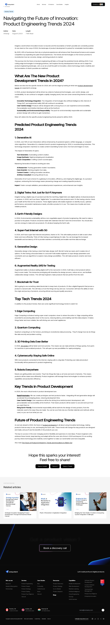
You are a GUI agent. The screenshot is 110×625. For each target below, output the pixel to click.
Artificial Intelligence (74, 591)
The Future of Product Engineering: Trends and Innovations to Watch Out (47, 443)
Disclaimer (44, 618)
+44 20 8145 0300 (29, 610)
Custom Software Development (89, 585)
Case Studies (59, 4)
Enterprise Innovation (90, 596)
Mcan (38, 591)
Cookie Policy (37, 618)
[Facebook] (103, 619)
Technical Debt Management (89, 590)
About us (8, 583)
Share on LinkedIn (42, 466)
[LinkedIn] (92, 619)
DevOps (71, 596)
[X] (100, 618)
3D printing (25, 346)
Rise (38, 583)
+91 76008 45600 (45, 610)
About (38, 4)
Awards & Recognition (12, 586)
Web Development (74, 586)
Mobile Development (74, 583)
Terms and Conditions (28, 618)
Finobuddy (40, 586)
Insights (67, 4)
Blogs (54, 595)
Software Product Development (89, 581)
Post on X (55, 466)
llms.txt (49, 618)
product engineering (50, 425)
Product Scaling (26, 591)
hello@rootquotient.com (81, 618)
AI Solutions (51, 4)
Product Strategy (26, 589)
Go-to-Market (57, 589)
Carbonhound (41, 589)
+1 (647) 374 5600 (13, 610)
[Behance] (95, 619)
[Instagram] (98, 619)
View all (24, 596)
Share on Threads (67, 466)
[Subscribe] (103, 610)
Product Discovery (58, 583)
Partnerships (9, 589)
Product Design (26, 586)
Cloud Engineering (74, 594)
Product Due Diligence (28, 594)
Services (44, 4)
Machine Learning (74, 589)
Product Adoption (58, 591)
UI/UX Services (73, 599)
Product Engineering (27, 583)
